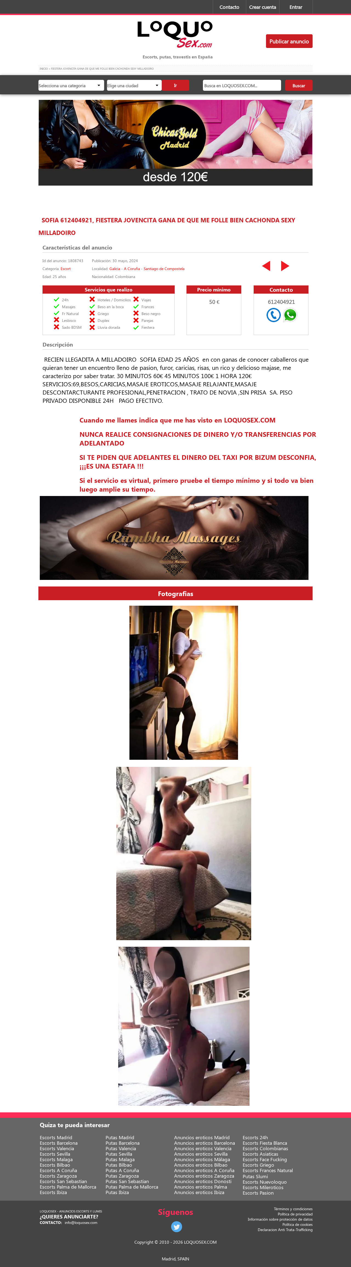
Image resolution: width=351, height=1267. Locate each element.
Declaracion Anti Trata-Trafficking (285, 1229)
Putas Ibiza (117, 1192)
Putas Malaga (120, 1159)
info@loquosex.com (81, 1222)
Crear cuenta (262, 7)
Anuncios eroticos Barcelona (204, 1143)
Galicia (114, 268)
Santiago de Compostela (164, 268)
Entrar (296, 7)
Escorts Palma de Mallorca (68, 1186)
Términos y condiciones (293, 1208)
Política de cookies (297, 1224)
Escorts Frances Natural (268, 1170)
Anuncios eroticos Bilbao (201, 1164)
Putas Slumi (255, 1176)
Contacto (229, 7)
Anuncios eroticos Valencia (202, 1148)
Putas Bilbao (119, 1164)
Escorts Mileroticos (263, 1187)
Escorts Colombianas (265, 1148)
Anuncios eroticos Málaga (202, 1159)
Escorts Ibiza (53, 1192)
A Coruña (132, 268)
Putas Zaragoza (122, 1175)
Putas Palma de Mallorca (132, 1186)
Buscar (299, 85)
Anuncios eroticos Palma (200, 1186)
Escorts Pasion (258, 1192)
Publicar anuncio (289, 41)
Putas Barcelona (123, 1143)
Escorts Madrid (56, 1137)
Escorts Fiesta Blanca (265, 1143)
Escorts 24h (255, 1137)
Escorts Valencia (57, 1148)
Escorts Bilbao (55, 1164)
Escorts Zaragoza (58, 1175)
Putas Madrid (120, 1137)
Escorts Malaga (56, 1159)
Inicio (44, 68)
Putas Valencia (121, 1148)
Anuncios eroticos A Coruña (204, 1170)
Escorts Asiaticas (260, 1153)
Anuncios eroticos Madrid (202, 1137)
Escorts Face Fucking (265, 1159)
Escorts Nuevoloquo (265, 1181)
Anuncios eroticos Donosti (202, 1181)
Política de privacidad (295, 1214)
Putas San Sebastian (127, 1181)
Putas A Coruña (122, 1170)
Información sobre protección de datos (280, 1219)
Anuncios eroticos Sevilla (201, 1153)
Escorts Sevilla (55, 1153)
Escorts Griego (258, 1164)
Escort (66, 268)
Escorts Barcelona (59, 1143)
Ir (175, 85)
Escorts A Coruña (58, 1170)
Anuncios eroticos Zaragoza (204, 1175)
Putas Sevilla (119, 1153)
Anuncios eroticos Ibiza (199, 1192)
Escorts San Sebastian (63, 1181)
